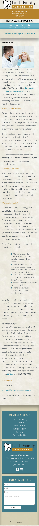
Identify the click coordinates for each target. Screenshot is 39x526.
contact (10, 374)
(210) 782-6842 (19, 17)
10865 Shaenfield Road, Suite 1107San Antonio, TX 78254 (19, 14)
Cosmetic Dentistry (19, 425)
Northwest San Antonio (19, 455)
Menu (11, 27)
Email (23, 27)
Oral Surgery (20, 432)
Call (16, 27)
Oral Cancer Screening (19, 419)
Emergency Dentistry (19, 435)
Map (29, 27)
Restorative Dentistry (19, 428)
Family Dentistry (19, 422)
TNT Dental (19, 522)
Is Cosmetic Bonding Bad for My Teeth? (19, 33)
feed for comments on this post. (17, 390)
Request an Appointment (17, 21)
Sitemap (18, 521)
